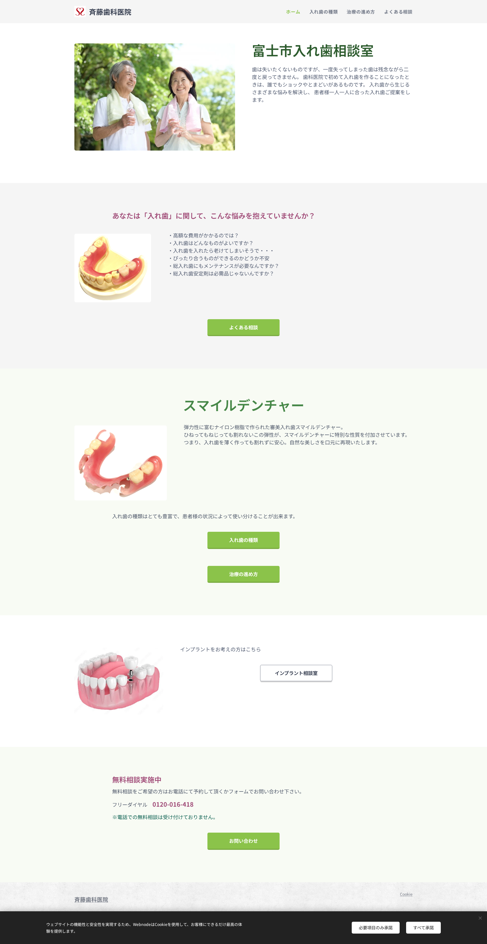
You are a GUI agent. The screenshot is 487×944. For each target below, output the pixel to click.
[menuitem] (295, 12)
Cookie (406, 894)
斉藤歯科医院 (91, 899)
